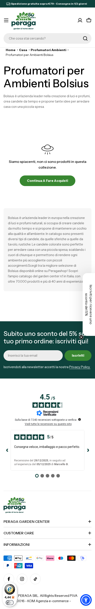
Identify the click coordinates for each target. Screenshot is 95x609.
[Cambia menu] (6, 20)
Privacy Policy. (79, 367)
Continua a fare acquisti (47, 181)
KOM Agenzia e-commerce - (49, 601)
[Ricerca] (85, 38)
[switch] (10, 602)
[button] (86, 600)
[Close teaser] (81, 337)
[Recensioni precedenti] (7, 450)
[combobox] (47, 38)
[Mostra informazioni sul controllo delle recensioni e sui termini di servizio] (79, 419)
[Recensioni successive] (88, 450)
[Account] (80, 20)
